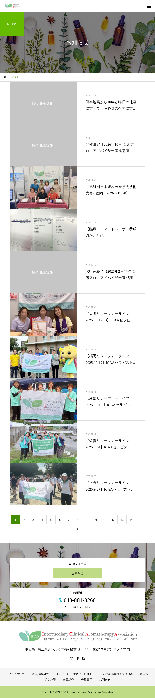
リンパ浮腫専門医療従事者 (116, 674)
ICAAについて (16, 674)
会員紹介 (68, 679)
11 (104, 519)
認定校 (144, 674)
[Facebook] (77, 659)
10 (95, 519)
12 (113, 519)
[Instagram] (71, 659)
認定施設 (50, 679)
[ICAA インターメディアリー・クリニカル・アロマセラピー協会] (12, 6)
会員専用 (86, 679)
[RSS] (84, 659)
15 (139, 519)
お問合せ (77, 573)
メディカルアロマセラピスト (74, 674)
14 (131, 519)
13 (122, 519)
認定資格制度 (40, 674)
